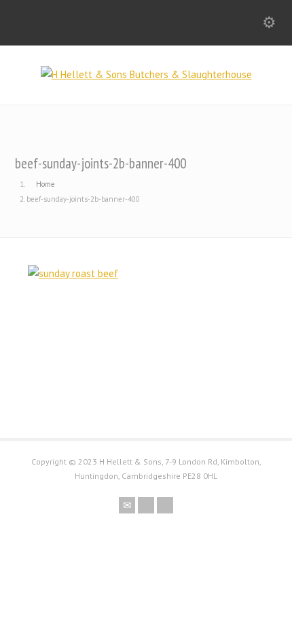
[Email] (127, 505)
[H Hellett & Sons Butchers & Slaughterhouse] (146, 74)
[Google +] (165, 505)
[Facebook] (146, 505)
